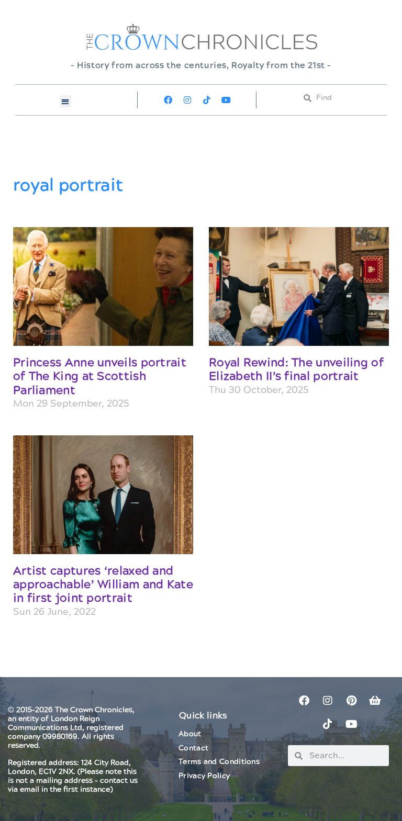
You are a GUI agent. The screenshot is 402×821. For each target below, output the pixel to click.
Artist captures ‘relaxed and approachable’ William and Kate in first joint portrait (103, 585)
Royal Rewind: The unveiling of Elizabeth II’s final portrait (296, 370)
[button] (66, 101)
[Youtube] (226, 100)
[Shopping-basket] (374, 700)
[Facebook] (168, 100)
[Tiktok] (206, 100)
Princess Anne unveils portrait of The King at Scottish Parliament (99, 377)
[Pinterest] (351, 700)
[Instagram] (187, 100)
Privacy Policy (204, 776)
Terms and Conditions (219, 762)
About (190, 734)
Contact (193, 748)
